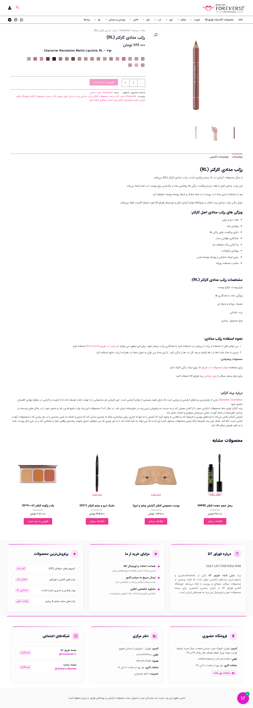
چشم (183, 20)
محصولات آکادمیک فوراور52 (219, 20)
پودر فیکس (210, 376)
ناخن (135, 20)
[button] (17, 8)
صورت (197, 20)
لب (159, 20)
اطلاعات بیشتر (215, 521)
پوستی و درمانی (117, 20)
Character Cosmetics (231, 400)
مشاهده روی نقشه (221, 673)
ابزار (148, 20)
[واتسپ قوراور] (21, 20)
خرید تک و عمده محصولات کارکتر (109, 96)
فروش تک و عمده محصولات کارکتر (46, 96)
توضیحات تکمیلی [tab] (219, 157)
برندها (87, 20)
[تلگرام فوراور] (9, 20)
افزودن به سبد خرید (103, 82)
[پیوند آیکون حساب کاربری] (9, 8)
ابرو (171, 20)
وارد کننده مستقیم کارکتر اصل (103, 100)
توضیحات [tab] (237, 157)
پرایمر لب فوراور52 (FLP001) (101, 346)
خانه (240, 20)
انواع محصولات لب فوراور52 (213, 367)
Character (124, 30)
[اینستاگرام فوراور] (15, 20)
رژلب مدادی (95, 92)
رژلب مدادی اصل (72, 96)
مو (99, 20)
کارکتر (120, 100)
